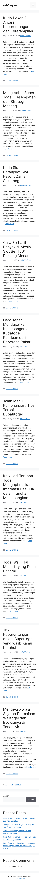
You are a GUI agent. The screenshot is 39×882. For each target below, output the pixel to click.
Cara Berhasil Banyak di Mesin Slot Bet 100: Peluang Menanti (17, 249)
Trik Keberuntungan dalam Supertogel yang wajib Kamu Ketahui (18, 639)
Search (6, 796)
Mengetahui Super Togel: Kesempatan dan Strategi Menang (19, 99)
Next (18, 785)
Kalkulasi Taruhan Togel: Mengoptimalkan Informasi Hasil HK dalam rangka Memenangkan (18, 487)
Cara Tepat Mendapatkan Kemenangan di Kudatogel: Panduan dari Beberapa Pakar (16, 331)
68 (12, 785)
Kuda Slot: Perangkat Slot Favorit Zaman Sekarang (15, 174)
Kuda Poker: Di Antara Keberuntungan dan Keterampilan (18, 24)
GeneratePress (19, 879)
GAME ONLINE (12, 81)
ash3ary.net (11, 5)
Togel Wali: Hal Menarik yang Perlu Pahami (19, 566)
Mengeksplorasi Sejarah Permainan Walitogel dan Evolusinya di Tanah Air (19, 718)
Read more (7, 149)
